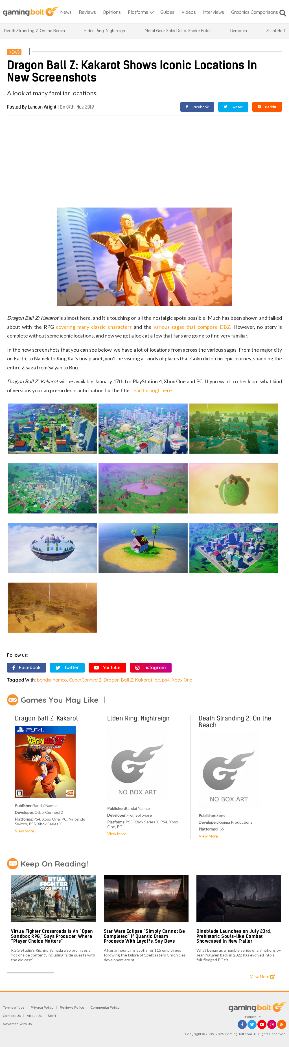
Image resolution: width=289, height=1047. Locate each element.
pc (157, 680)
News (14, 52)
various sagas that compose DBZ (192, 327)
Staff (52, 1015)
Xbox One (182, 680)
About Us (34, 1015)
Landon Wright (42, 107)
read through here (152, 390)
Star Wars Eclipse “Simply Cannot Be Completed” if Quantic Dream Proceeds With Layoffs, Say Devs (144, 936)
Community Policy (105, 1007)
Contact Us (12, 1015)
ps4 (166, 680)
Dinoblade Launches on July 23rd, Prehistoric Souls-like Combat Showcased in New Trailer (233, 936)
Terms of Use (14, 1007)
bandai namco (52, 680)
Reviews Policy (72, 1007)
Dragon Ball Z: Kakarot (128, 680)
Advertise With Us (17, 1024)
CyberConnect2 (85, 680)
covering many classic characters (94, 327)
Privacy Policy (42, 1007)
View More (24, 830)
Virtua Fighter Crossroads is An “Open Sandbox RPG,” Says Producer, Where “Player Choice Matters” (52, 936)
